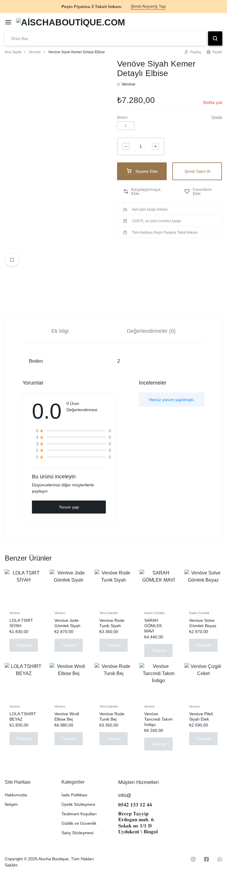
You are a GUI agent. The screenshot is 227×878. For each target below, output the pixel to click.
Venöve (35, 52)
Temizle (216, 117)
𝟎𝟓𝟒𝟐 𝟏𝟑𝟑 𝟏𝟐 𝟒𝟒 (135, 805)
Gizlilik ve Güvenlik (78, 823)
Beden (122, 117)
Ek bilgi (60, 331)
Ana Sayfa (13, 52)
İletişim (11, 804)
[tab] (60, 330)
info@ (124, 795)
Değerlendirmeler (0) (151, 331)
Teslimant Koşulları (79, 813)
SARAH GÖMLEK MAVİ (153, 625)
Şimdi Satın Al (197, 171)
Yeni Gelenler (108, 613)
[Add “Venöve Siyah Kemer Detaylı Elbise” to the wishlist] (200, 191)
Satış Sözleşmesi (77, 832)
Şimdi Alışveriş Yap (148, 6)
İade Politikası (74, 795)
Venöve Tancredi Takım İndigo (158, 719)
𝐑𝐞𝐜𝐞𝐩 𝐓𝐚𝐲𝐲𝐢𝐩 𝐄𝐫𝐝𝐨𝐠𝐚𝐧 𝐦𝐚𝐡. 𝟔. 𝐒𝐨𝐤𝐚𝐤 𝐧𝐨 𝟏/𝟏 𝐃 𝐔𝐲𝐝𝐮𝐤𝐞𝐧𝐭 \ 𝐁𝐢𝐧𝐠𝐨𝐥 (138, 823)
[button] (125, 125)
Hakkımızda (16, 795)
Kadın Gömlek (154, 613)
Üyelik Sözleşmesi (78, 804)
